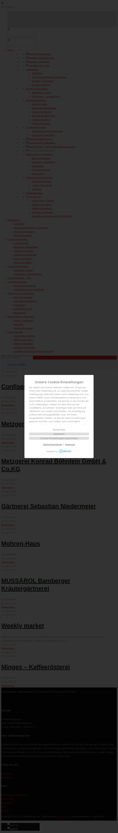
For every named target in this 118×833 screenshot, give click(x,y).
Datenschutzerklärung (52, 445)
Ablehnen (59, 434)
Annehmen (59, 429)
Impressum (70, 445)
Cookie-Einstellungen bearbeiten (59, 438)
